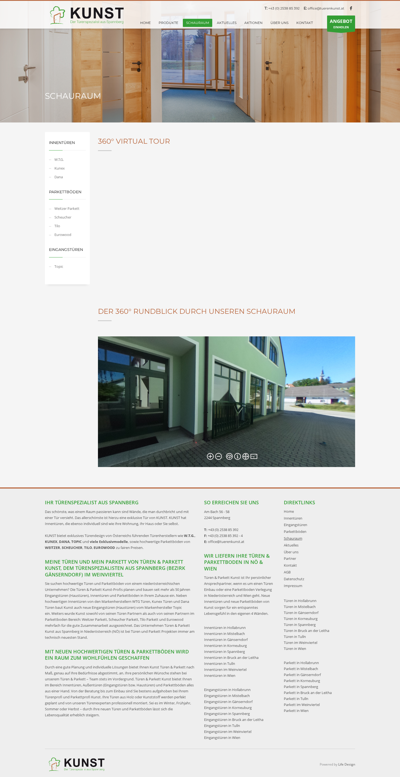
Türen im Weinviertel (300, 642)
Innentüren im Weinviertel (225, 669)
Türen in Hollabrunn (300, 600)
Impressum (293, 585)
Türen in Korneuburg (301, 618)
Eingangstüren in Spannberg (227, 713)
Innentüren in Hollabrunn (225, 627)
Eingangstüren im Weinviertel (227, 731)
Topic (58, 266)
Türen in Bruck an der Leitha (306, 630)
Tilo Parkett (149, 619)
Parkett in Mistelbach (301, 668)
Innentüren (293, 518)
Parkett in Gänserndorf (302, 674)
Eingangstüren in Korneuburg (228, 707)
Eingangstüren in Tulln (222, 725)
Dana (58, 176)
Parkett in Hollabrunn (301, 662)
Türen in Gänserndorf (301, 612)
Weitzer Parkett (66, 208)
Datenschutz (294, 578)
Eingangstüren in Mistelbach (227, 695)
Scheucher (62, 217)
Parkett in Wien (296, 710)
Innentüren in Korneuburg (225, 645)
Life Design (346, 764)
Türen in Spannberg (300, 624)
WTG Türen (141, 601)
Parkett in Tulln (296, 698)
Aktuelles (291, 545)
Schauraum (293, 538)
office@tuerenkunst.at (326, 8)
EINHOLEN (341, 23)
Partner (290, 558)
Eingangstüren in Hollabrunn (227, 689)
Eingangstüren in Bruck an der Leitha (233, 719)
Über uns (291, 551)
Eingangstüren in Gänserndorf (228, 701)
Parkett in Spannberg (301, 686)
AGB (287, 572)
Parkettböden (295, 531)
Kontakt (290, 565)
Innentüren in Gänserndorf (226, 639)
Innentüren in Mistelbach (224, 633)
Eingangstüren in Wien (222, 737)
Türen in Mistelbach (300, 606)
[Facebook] (351, 8)
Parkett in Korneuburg (302, 680)
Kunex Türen (162, 601)
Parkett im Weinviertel (302, 704)
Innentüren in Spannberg (224, 651)
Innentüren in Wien (219, 675)
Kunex (59, 168)
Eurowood (62, 234)
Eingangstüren (295, 524)
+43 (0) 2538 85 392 (284, 8)
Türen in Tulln (295, 636)
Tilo (57, 225)
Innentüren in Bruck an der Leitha (231, 657)
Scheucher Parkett (123, 619)
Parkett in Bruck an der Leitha (308, 692)
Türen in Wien (295, 648)
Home (289, 511)
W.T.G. (59, 159)
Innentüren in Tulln (219, 663)
